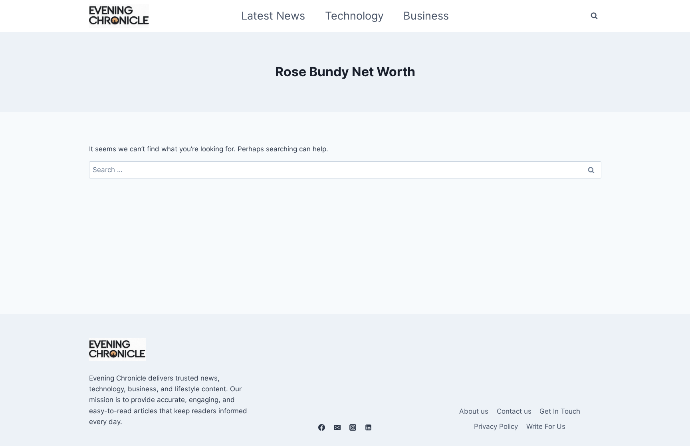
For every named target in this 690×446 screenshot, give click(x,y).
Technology (354, 15)
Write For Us (545, 426)
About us (473, 411)
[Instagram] (353, 427)
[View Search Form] (594, 16)
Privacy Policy (496, 426)
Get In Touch (559, 411)
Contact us (514, 411)
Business (426, 15)
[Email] (337, 427)
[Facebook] (321, 427)
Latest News (273, 15)
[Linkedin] (368, 427)
